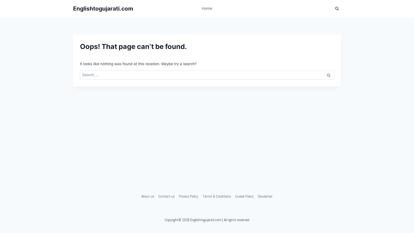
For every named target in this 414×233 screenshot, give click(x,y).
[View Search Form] (337, 9)
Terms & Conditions (217, 196)
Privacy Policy (188, 196)
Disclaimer (265, 196)
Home (207, 8)
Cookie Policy (244, 196)
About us (147, 196)
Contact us (166, 196)
